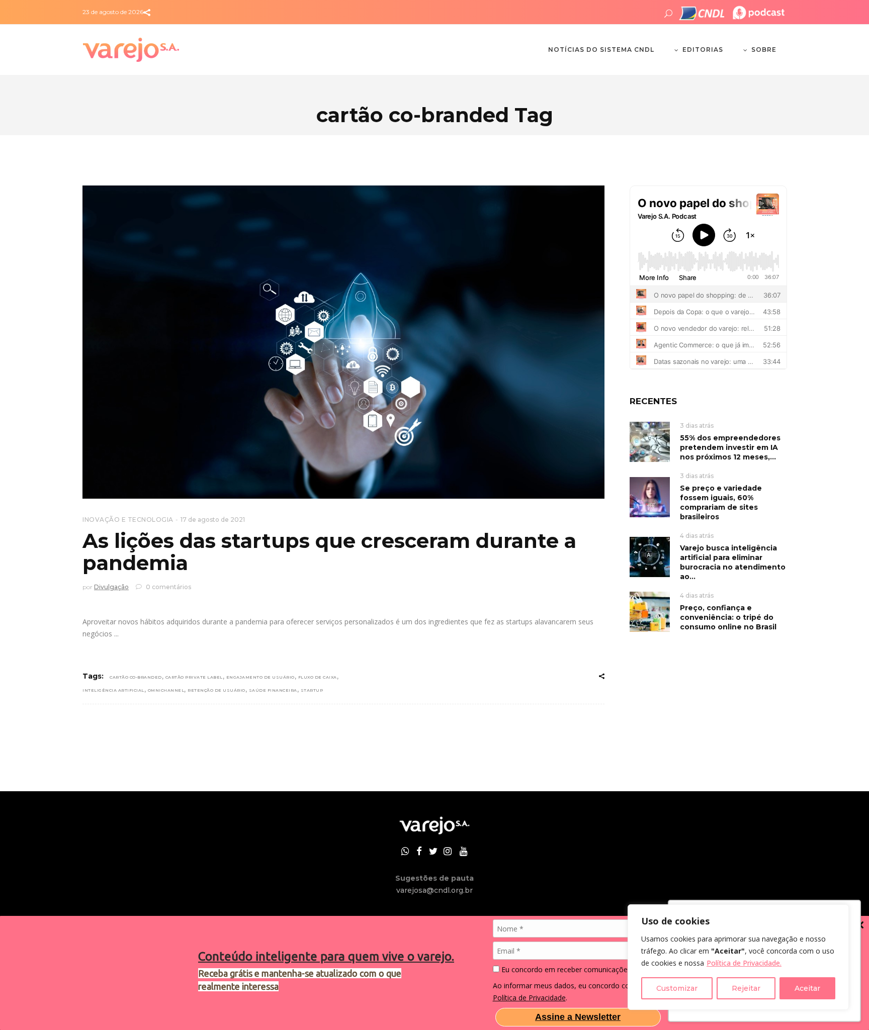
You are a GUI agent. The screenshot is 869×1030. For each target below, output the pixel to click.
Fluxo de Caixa (317, 677)
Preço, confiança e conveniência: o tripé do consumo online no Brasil (728, 617)
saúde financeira (273, 690)
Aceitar (807, 988)
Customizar (677, 988)
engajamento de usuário (260, 677)
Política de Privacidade (529, 997)
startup (312, 690)
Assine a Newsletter (578, 1017)
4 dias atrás (697, 535)
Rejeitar (746, 988)
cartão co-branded (136, 677)
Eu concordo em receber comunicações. (566, 969)
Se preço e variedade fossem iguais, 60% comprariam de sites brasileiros (721, 502)
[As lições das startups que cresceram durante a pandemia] (343, 342)
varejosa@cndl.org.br (434, 890)
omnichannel (166, 690)
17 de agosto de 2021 (213, 519)
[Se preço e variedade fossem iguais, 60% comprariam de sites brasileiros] (650, 496)
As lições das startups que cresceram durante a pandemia (329, 551)
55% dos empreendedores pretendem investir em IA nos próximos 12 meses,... (730, 447)
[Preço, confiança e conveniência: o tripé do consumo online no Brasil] (650, 611)
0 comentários (167, 587)
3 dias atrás (697, 425)
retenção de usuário (216, 690)
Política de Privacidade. (744, 963)
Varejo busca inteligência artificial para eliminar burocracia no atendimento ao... (733, 562)
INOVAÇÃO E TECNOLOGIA (127, 519)
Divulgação (111, 587)
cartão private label (194, 677)
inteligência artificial (113, 690)
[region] (738, 957)
